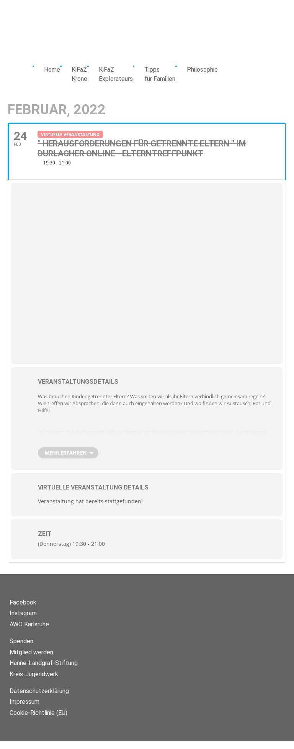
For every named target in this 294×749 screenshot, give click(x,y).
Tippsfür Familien (159, 74)
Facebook (23, 602)
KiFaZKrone (79, 74)
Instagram (23, 613)
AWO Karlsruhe (29, 624)
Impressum (24, 701)
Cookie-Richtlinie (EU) (38, 712)
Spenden (21, 641)
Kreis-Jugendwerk (34, 674)
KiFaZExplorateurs (116, 74)
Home (52, 69)
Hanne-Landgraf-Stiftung (44, 663)
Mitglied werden (31, 652)
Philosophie (202, 69)
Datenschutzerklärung (39, 691)
